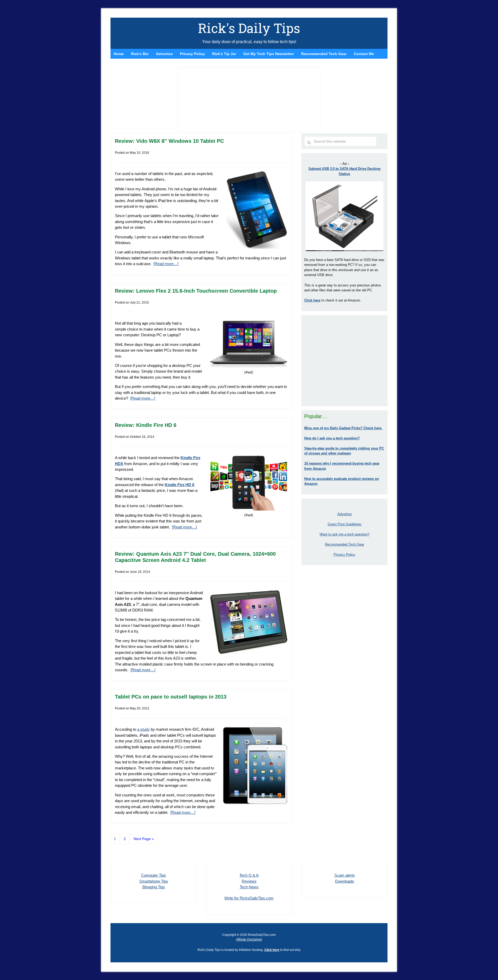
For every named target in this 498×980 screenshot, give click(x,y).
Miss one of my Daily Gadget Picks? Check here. (343, 428)
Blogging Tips (153, 887)
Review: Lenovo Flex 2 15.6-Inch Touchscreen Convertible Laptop (196, 291)
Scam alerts (344, 875)
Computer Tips (153, 875)
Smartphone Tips (153, 881)
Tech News (249, 887)
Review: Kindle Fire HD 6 (145, 425)
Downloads (344, 881)
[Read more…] (166, 263)
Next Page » (144, 839)
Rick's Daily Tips (249, 28)
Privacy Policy (344, 554)
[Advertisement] (344, 360)
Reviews (249, 881)
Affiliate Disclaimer (249, 939)
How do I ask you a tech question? (332, 438)
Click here (271, 950)
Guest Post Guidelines (345, 524)
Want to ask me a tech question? (344, 534)
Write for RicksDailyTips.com (249, 898)
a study (143, 729)
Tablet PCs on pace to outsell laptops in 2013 (170, 697)
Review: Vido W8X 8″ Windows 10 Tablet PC (169, 141)
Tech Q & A (249, 875)
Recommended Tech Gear (344, 544)
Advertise (344, 514)
